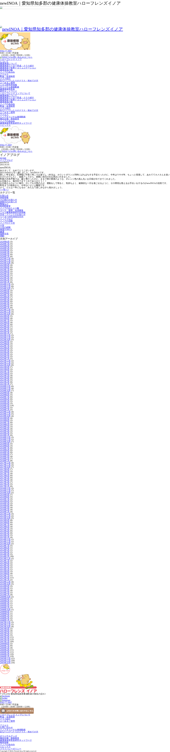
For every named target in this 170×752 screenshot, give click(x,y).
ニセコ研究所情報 (8, 85)
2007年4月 (5, 635)
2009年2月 (5, 605)
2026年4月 (5, 250)
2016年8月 (5, 497)
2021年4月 (5, 378)
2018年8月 (5, 446)
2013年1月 (5, 569)
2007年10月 (5, 626)
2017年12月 (5, 463)
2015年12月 (5, 514)
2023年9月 (5, 316)
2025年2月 (5, 280)
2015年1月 (5, 537)
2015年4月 (5, 531)
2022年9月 (5, 341)
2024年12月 (5, 284)
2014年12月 (5, 539)
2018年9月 (5, 444)
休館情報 (4, 197)
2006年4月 (5, 650)
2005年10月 (5, 663)
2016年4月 (5, 505)
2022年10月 (5, 339)
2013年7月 (5, 560)
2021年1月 (5, 384)
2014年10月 (5, 543)
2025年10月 (5, 263)
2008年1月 (5, 620)
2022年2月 (5, 356)
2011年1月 (5, 580)
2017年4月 (5, 480)
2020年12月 (5, 386)
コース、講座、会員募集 (11, 210)
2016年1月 (5, 512)
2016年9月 (5, 495)
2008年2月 (5, 618)
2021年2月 (5, 382)
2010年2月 (5, 592)
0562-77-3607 (6, 51)
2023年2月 (5, 331)
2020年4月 (5, 403)
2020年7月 (5, 397)
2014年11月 (5, 541)
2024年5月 (5, 299)
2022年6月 (5, 348)
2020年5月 (5, 401)
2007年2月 (5, 639)
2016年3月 (5, 507)
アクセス (4, 74)
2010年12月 (5, 582)
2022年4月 (5, 352)
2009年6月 (5, 601)
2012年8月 (5, 573)
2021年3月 (5, 380)
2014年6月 (5, 548)
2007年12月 (5, 622)
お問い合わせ (6, 727)
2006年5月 (5, 648)
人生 (2, 225)
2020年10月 (5, 390)
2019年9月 (5, 418)
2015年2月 (5, 535)
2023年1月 (5, 333)
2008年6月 (5, 614)
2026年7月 (5, 244)
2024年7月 (5, 295)
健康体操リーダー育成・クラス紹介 (17, 66)
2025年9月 (5, 265)
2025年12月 (5, 259)
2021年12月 (5, 361)
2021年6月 (5, 373)
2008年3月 (5, 616)
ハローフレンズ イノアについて (11, 60)
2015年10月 (5, 518)
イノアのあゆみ (7, 72)
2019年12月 (5, 412)
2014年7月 (5, 546)
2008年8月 (5, 611)
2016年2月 (5, 509)
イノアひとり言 (7, 223)
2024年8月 (5, 293)
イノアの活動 (6, 221)
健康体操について (8, 63)
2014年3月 (5, 554)
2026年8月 (5, 242)
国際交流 (4, 234)
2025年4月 (5, 276)
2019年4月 (5, 429)
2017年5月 (5, 478)
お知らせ (4, 195)
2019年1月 (5, 435)
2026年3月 (5, 252)
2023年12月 (5, 310)
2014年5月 (5, 550)
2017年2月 (5, 484)
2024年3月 (5, 303)
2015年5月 (5, 529)
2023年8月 (5, 318)
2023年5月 (5, 324)
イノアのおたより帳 (9, 208)
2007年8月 (5, 631)
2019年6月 (5, 424)
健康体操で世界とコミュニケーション (18, 68)
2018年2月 (5, 458)
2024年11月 (5, 286)
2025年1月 (5, 282)
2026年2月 (5, 254)
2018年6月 (5, 450)
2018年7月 (5, 448)
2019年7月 (5, 422)
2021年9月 (5, 367)
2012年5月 (5, 577)
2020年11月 (5, 388)
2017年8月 (5, 471)
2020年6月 (5, 399)
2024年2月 (5, 305)
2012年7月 (5, 575)
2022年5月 (5, 350)
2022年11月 (5, 337)
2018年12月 (5, 437)
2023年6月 (5, 322)
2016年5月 (5, 503)
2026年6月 (5, 246)
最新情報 (4, 742)
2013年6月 (5, 563)
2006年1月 (5, 656)
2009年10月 (5, 597)
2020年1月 (5, 409)
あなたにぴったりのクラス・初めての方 (19, 80)
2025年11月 (5, 261)
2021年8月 (5, 369)
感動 (2, 236)
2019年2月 (5, 433)
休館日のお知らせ (8, 202)
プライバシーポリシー (10, 749)
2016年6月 (5, 501)
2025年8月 (5, 267)
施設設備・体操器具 (9, 119)
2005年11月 (5, 660)
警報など (4, 204)
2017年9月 (5, 469)
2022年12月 (5, 335)
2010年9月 (5, 586)
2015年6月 (5, 526)
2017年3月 (5, 482)
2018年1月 (5, 461)
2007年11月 (5, 624)
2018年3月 (5, 456)
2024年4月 (5, 301)
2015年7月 (5, 524)
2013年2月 (5, 567)
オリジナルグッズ (8, 736)
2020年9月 (5, 392)
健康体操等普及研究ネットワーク (8, 90)
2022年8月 (5, 344)
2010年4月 (5, 588)
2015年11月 (5, 516)
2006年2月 (5, 654)
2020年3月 (5, 405)
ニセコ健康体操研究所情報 (13, 212)
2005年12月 (5, 658)
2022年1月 (5, 358)
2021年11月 (5, 363)
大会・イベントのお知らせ (13, 214)
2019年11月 (5, 414)
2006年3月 (5, 652)
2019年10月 (5, 416)
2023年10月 (5, 314)
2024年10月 (5, 288)
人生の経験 (5, 227)
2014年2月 (5, 556)
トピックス (5, 125)
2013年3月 (5, 565)
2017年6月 (5, 475)
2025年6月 (5, 271)
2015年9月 (5, 520)
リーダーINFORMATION (11, 217)
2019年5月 (5, 426)
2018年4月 (5, 454)
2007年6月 (5, 633)
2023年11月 (5, 312)
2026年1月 (5, 256)
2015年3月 (5, 533)
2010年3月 (5, 590)
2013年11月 (5, 558)
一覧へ (4, 189)
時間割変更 (5, 206)
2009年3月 (5, 603)
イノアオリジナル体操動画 (13, 117)
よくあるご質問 (7, 83)
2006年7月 (5, 645)
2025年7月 (5, 269)
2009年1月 (5, 607)
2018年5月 (5, 452)
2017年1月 (5, 486)
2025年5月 (5, 273)
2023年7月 (5, 320)
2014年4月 (5, 552)
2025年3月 (5, 278)
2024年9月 (5, 290)
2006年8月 (5, 643)
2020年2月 (5, 407)
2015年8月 (5, 522)
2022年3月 (5, 354)
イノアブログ (6, 219)
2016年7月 (5, 499)
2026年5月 (5, 248)
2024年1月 (5, 307)
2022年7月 (5, 346)
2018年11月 (5, 439)
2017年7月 (5, 473)
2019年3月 (5, 431)
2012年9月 (5, 571)
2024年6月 (5, 297)
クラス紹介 (5, 78)
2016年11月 (5, 490)
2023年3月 (5, 329)
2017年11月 (5, 465)
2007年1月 (5, 641)
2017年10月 (5, 467)
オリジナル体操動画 (9, 87)
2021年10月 (5, 365)
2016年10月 (5, 492)
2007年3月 (5, 637)
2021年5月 (5, 375)
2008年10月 (5, 609)
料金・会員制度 (7, 76)
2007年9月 (5, 628)
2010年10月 (5, 584)
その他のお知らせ (8, 200)
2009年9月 (5, 599)
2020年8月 (5, 395)
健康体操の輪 (6, 70)
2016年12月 (5, 488)
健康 (2, 231)
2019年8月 (5, 420)
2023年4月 (5, 327)
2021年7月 (5, 371)
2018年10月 (5, 441)
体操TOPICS (6, 229)
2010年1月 (5, 594)
